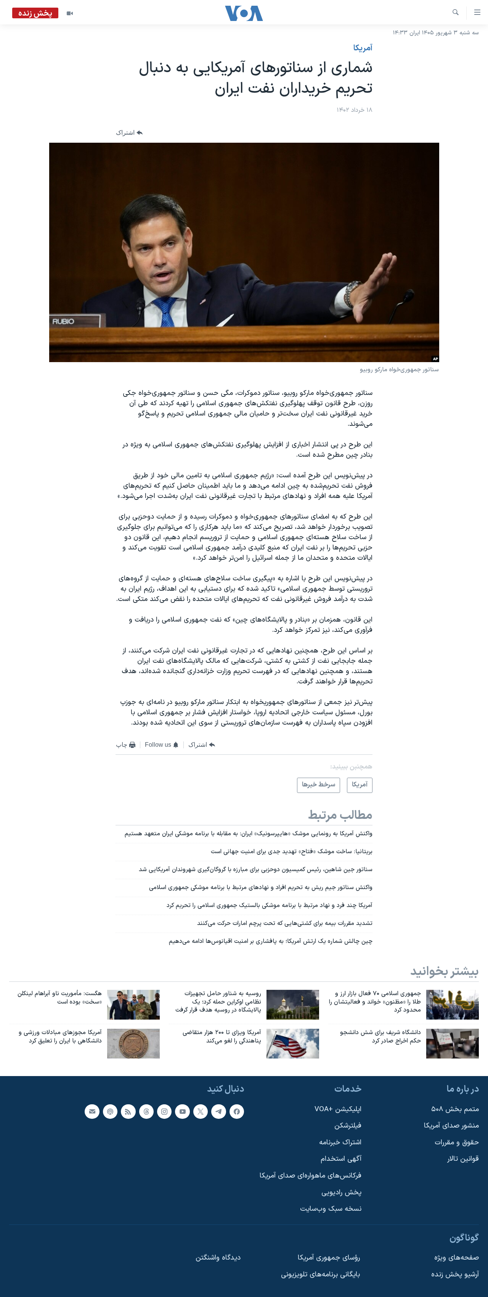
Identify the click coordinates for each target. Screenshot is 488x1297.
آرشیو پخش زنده (455, 1275)
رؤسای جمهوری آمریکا (329, 1258)
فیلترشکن (347, 1126)
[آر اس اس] (128, 1111)
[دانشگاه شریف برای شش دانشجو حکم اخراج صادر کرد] (452, 1044)
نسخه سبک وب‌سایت (330, 1209)
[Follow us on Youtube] (182, 1111)
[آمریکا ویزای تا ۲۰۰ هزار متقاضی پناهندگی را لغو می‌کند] (292, 1044)
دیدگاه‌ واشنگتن (218, 1258)
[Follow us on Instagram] (164, 1111)
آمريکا (362, 48)
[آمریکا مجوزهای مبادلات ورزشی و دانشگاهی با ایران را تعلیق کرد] (133, 1044)
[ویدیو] (69, 13)
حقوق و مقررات (457, 1142)
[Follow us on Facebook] (237, 1111)
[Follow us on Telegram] (218, 1111)
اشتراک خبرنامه (340, 1142)
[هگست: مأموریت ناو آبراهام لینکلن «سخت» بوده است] (133, 1005)
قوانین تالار (463, 1159)
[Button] (129, 133)
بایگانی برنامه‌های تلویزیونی (320, 1275)
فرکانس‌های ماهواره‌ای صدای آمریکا (310, 1176)
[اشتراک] (92, 1111)
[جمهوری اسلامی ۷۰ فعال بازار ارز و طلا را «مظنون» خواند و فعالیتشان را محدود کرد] (452, 1005)
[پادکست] (110, 1111)
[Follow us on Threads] (146, 1111)
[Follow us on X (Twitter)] (200, 1111)
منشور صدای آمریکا (451, 1126)
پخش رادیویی (341, 1192)
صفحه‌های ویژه (456, 1258)
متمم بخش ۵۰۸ (455, 1109)
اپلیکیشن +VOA (338, 1109)
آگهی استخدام (341, 1159)
